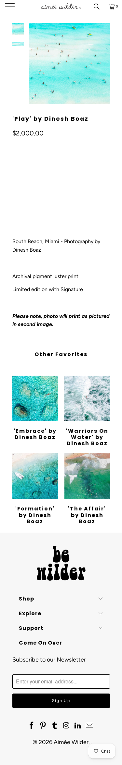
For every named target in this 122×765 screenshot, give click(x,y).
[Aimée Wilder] (61, 6)
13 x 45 (22, 163)
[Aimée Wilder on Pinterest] (43, 726)
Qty (16, 182)
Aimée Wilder (71, 742)
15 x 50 (45, 163)
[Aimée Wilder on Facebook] (31, 726)
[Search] (99, 6)
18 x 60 (69, 163)
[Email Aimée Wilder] (90, 726)
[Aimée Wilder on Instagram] (67, 726)
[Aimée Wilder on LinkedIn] (78, 726)
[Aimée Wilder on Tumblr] (55, 726)
